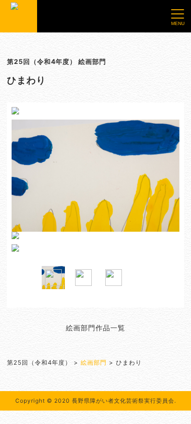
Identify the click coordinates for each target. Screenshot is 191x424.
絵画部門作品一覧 (95, 327)
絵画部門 (94, 362)
